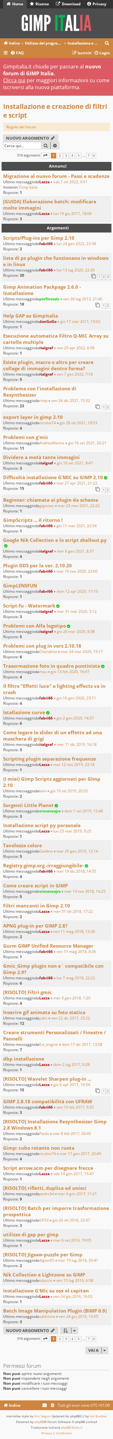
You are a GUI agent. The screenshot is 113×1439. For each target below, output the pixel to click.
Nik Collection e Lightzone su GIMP (44, 1274)
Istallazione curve (24, 712)
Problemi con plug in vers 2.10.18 (42, 646)
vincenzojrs (50, 811)
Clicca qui (14, 80)
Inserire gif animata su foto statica (44, 1012)
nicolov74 (47, 422)
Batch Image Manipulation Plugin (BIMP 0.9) (55, 1311)
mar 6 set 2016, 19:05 (72, 1240)
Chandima (48, 651)
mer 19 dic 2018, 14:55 (76, 871)
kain (42, 791)
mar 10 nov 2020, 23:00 (77, 571)
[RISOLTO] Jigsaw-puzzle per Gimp (43, 1254)
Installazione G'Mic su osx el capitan (46, 1290)
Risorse (42, 4)
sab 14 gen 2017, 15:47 (73, 1173)
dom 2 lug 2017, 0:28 (71, 1064)
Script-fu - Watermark (29, 605)
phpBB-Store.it (72, 1427)
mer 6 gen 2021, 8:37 (75, 551)
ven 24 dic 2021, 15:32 (70, 400)
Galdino (46, 851)
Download (71, 4)
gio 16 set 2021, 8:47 (75, 463)
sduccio (45, 1280)
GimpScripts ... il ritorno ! (32, 520)
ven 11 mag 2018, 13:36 (74, 931)
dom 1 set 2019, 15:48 (83, 811)
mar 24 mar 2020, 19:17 (82, 651)
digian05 (46, 1260)
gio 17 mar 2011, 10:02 (80, 321)
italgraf (46, 347)
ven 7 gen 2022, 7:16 (75, 374)
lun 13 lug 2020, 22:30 (75, 270)
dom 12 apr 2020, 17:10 (77, 591)
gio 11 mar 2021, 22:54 (76, 525)
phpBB (39, 1422)
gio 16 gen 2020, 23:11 (76, 698)
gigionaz (46, 505)
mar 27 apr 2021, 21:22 (76, 483)
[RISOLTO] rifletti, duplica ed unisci (44, 1188)
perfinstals (49, 299)
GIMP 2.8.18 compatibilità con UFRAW (47, 1101)
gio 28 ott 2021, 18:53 (78, 422)
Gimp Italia (28, 187)
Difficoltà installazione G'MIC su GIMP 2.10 (53, 477)
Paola (44, 1133)
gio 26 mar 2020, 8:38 (76, 631)
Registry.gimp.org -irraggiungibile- (43, 865)
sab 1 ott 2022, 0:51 (70, 182)
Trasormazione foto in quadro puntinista (51, 666)
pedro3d (46, 1193)
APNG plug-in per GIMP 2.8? (35, 926)
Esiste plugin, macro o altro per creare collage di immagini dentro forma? (48, 365)
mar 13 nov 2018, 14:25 (84, 891)
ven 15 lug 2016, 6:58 (74, 1280)
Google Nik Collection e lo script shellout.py (55, 540)
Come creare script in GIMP (35, 885)
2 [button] (60, 156)
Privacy (99, 4)
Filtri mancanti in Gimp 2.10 (36, 905)
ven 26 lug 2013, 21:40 (82, 299)
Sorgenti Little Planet (28, 805)
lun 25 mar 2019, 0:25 (72, 831)
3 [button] (66, 156)
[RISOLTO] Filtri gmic (27, 992)
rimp (43, 400)
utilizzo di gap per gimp (31, 1234)
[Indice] (56, 23)
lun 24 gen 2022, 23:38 (76, 243)
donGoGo (47, 321)
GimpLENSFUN (20, 585)
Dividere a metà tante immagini (41, 457)
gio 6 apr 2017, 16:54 (71, 1084)
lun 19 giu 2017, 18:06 (72, 213)
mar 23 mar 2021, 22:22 (79, 505)
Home (17, 4)
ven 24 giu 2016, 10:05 (78, 1316)
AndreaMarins (51, 443)
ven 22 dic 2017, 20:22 (70, 1018)
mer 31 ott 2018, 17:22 (73, 911)
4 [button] (72, 156)
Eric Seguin (42, 1416)
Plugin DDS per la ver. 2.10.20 (37, 565)
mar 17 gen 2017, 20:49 (80, 1153)
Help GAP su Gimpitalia (30, 316)
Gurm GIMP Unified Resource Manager (48, 946)
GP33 (44, 1220)
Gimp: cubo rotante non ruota (38, 1148)
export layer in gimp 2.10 (33, 417)
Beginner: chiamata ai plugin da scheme (50, 500)
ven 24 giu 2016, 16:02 (73, 1296)
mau (43, 671)
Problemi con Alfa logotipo (34, 626)
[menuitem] (107, 43)
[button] (45, 155)
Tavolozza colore (22, 845)
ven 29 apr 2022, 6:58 (75, 347)
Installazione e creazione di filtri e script (55, 111)
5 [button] (78, 156)
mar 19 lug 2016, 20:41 (78, 1260)
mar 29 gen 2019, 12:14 (77, 851)
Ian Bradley (98, 1416)
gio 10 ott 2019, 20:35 (69, 791)
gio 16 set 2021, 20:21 (87, 443)
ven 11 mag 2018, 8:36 (76, 951)
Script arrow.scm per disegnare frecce (48, 1168)
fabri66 (46, 243)
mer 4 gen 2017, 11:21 (77, 1193)
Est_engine (48, 1044)
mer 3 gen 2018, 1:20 (71, 998)
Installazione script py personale (42, 825)
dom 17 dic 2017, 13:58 (82, 1044)
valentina (47, 1316)
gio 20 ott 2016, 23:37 (71, 1220)
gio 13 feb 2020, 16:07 (70, 671)
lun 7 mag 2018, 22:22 (75, 978)
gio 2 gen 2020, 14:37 (75, 718)
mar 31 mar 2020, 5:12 (77, 611)
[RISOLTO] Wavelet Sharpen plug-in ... (47, 1079)
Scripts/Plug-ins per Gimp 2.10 (38, 238)
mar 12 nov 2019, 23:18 (73, 764)
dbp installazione (23, 1059)
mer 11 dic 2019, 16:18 (77, 744)
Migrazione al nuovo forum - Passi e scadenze (56, 176)
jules (43, 1018)
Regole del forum (21, 127)
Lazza (44, 182)
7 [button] (88, 156)
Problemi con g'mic (25, 437)
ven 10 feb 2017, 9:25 (75, 1107)
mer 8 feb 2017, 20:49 (72, 1133)
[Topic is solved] (105, 477)
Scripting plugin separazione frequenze (49, 759)
